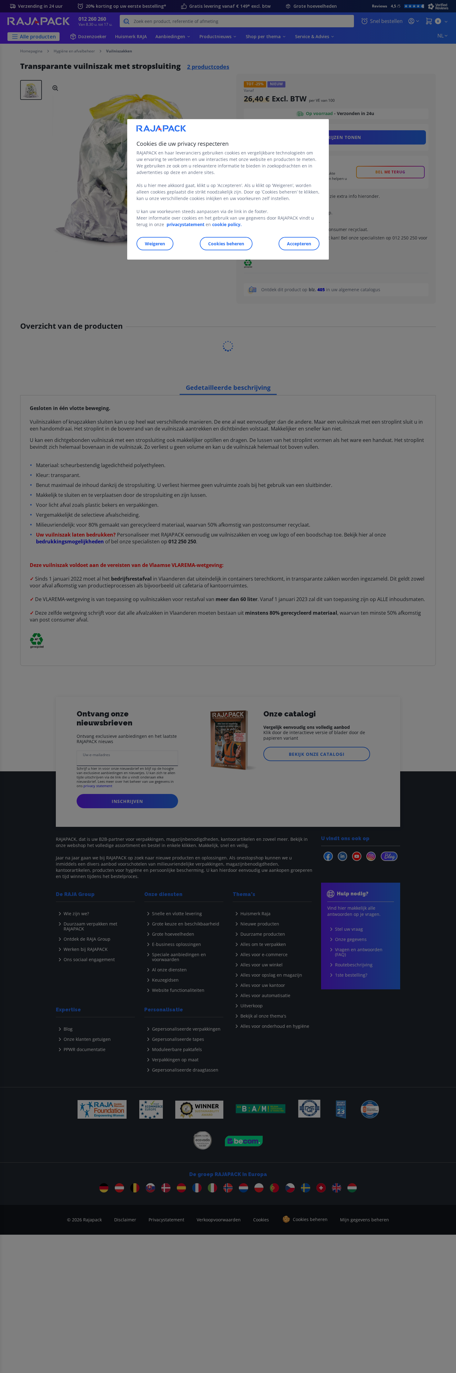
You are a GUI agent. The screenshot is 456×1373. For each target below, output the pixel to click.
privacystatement (185, 224)
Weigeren (155, 244)
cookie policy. (227, 224)
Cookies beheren (226, 244)
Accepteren (299, 244)
